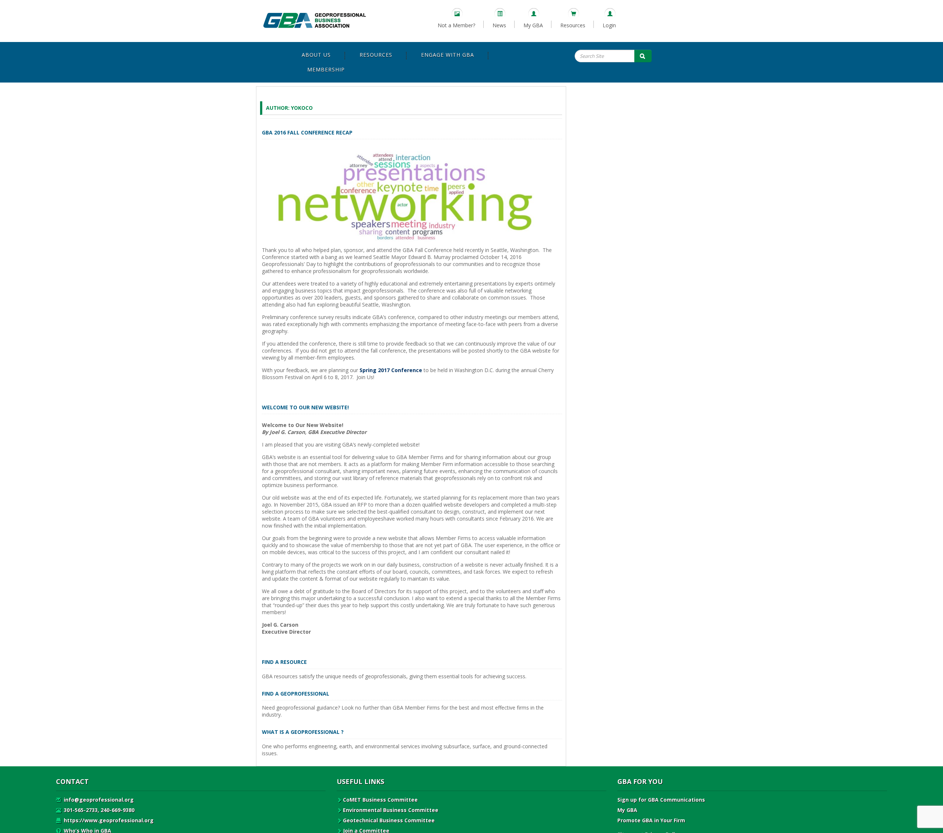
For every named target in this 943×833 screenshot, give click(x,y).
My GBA (533, 25)
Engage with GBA (447, 54)
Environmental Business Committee (390, 809)
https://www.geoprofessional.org (108, 820)
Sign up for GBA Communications (661, 799)
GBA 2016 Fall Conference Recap (307, 132)
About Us (316, 54)
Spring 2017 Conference (391, 370)
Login (609, 25)
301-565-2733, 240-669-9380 (98, 809)
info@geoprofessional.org (98, 799)
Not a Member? (456, 25)
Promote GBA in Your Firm (651, 820)
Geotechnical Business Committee (389, 820)
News (499, 25)
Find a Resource (284, 661)
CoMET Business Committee (380, 799)
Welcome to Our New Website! (305, 407)
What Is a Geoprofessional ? (303, 731)
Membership (326, 69)
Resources (572, 25)
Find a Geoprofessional (295, 693)
